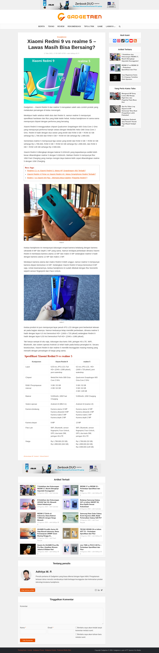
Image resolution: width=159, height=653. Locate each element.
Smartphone (61, 37)
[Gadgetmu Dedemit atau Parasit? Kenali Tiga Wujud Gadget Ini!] (116, 122)
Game (100, 26)
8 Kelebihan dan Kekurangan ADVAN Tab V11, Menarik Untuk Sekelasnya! (48, 502)
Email (50, 628)
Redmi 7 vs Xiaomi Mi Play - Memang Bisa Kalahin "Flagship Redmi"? (57, 178)
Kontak (30, 650)
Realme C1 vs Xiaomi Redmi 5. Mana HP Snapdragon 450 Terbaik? (56, 171)
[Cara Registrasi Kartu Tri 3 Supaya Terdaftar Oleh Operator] (116, 77)
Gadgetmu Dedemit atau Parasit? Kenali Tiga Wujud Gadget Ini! (129, 123)
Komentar (23, 606)
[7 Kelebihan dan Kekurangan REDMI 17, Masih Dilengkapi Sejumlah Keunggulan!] (116, 57)
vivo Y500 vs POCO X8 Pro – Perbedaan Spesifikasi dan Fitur (91, 547)
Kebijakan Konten (50, 650)
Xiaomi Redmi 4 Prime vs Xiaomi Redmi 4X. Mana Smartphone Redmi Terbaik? (61, 174)
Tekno (51, 26)
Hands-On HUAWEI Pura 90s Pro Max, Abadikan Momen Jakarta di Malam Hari (48, 547)
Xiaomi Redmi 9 (45, 456)
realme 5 (37, 456)
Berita (41, 26)
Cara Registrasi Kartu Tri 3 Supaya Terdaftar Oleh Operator (130, 77)
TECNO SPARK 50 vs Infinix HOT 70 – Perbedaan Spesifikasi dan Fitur (90, 531)
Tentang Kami (22, 650)
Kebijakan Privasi (38, 650)
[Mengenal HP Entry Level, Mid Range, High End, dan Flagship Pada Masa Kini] (116, 96)
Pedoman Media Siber (64, 650)
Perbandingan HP (28, 456)
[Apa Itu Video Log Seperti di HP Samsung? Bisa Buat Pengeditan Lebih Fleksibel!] (116, 109)
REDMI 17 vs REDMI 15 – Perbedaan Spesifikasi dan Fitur (90, 488)
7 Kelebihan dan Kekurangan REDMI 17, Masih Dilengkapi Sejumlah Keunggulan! (48, 488)
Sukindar (55, 493)
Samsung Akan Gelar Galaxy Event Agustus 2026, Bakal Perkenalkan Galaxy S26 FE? (91, 516)
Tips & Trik (89, 26)
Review (60, 26)
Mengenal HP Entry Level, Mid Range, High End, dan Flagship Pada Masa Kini (129, 98)
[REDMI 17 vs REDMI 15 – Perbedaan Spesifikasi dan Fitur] (116, 68)
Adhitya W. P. (75, 53)
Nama (23, 628)
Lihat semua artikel (27, 590)
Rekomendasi (74, 26)
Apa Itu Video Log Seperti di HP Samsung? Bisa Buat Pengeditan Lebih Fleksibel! (129, 111)
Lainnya (110, 26)
